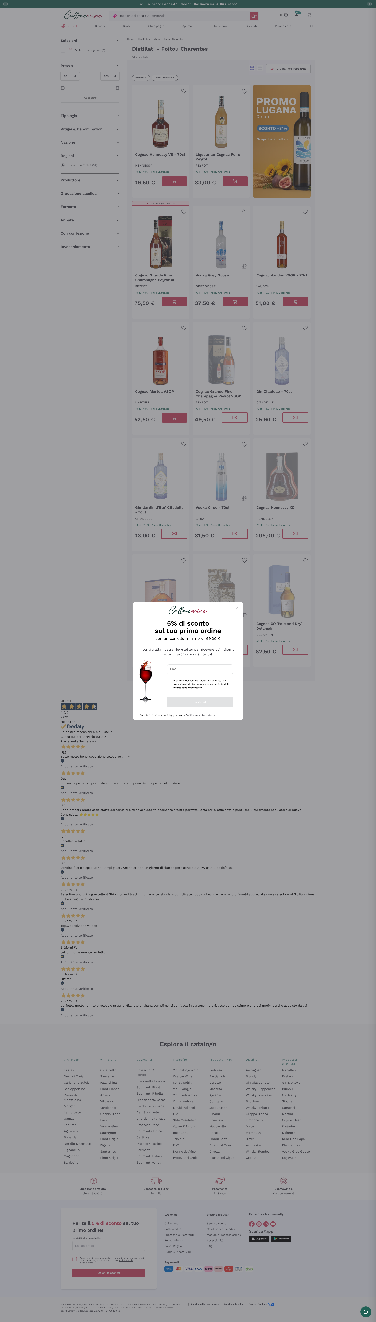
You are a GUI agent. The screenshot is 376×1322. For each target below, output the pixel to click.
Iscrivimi (200, 702)
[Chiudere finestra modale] (237, 607)
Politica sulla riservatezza (200, 715)
